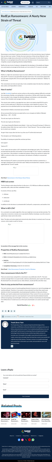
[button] (32, 2)
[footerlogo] (26, 431)
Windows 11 (22, 6)
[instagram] (22, 439)
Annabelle (8, 93)
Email (4, 389)
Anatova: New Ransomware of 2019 (35, 421)
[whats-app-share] (11, 311)
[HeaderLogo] (8, 2)
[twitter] (6, 311)
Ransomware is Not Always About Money (18, 178)
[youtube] (29, 439)
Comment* (5, 378)
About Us (12, 435)
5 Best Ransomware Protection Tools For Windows (22, 269)
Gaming (13, 6)
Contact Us (18, 435)
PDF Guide (43, 6)
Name (5, 384)
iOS (37, 6)
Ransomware (7, 11)
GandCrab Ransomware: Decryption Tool (15, 421)
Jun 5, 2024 (13, 316)
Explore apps (26, 2)
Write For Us (33, 435)
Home (3, 11)
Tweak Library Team (29, 316)
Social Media (5, 6)
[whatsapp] (33, 439)
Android (30, 6)
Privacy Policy (26, 435)
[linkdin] (8, 311)
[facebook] (3, 311)
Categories (40, 435)
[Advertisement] (26, 359)
